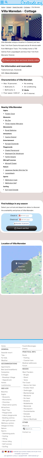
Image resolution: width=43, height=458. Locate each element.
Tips (2, 355)
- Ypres (25, 380)
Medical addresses (29, 363)
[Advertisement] (21, 100)
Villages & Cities (7, 426)
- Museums (5, 397)
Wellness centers (7, 423)
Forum (24, 366)
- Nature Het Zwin (29, 385)
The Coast (26, 383)
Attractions (5, 407)
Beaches (4, 392)
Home (3, 346)
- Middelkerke (27, 403)
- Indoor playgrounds (9, 415)
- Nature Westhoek (29, 419)
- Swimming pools (8, 433)
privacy (15, 455)
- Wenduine (26, 396)
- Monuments (6, 400)
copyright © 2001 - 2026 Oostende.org (28, 455)
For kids (4, 358)
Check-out (14, 219)
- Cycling (4, 436)
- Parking (25, 358)
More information (11, 73)
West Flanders (27, 372)
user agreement (8, 455)
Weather (4, 360)
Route (24, 355)
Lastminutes (6, 385)
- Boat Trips (5, 410)
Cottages (4, 375)
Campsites (5, 372)
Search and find (23, 228)
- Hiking (4, 439)
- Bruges (25, 375)
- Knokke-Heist (28, 388)
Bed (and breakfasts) (9, 369)
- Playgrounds (6, 413)
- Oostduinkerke (28, 411)
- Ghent (25, 377)
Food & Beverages (29, 346)
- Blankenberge (28, 393)
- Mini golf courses (8, 420)
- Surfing (4, 447)
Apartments (5, 367)
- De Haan (26, 398)
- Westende (26, 406)
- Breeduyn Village (8, 377)
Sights (3, 394)
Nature (3, 428)
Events (25, 349)
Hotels (3, 383)
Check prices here (22, 60)
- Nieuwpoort (27, 409)
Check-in (14, 216)
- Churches (5, 402)
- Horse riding (6, 441)
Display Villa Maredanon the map (22, 266)
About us (25, 426)
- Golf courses (6, 444)
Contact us (26, 432)
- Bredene (26, 401)
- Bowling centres (8, 418)
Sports (3, 431)
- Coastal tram (27, 360)
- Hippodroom (6, 380)
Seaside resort (6, 353)
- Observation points (9, 405)
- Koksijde (26, 414)
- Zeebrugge (27, 390)
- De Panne (26, 416)
